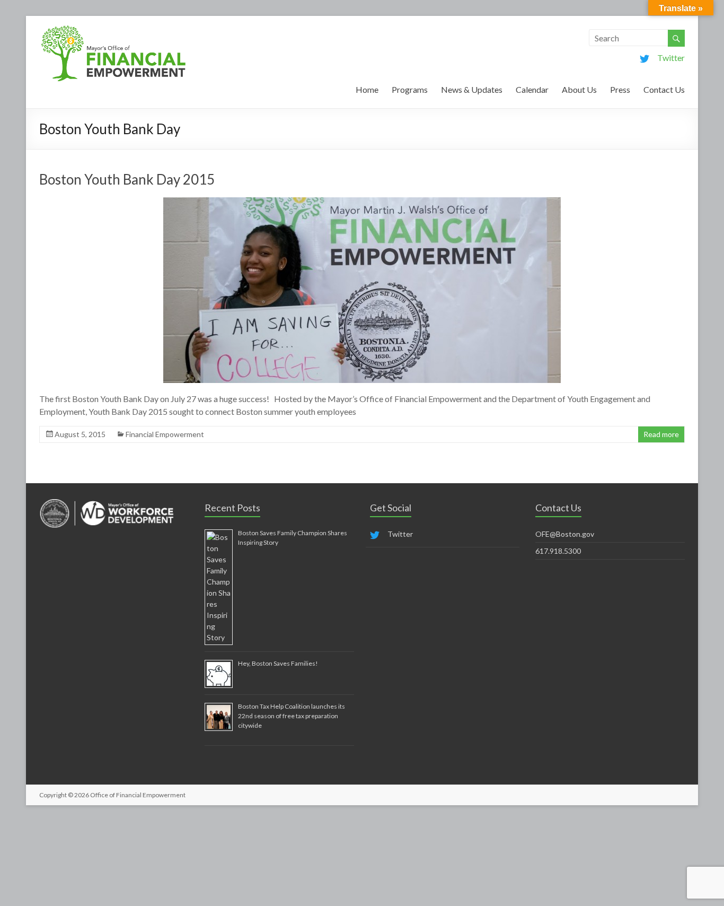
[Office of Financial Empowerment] (113, 29)
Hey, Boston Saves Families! (278, 663)
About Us (579, 89)
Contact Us (664, 89)
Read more (661, 434)
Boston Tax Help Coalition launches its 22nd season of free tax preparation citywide (291, 715)
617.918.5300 (558, 550)
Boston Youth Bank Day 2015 (127, 179)
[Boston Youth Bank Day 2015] (362, 202)
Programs (410, 89)
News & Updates (471, 89)
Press (620, 89)
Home (367, 89)
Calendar (532, 89)
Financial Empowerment (165, 434)
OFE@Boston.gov (564, 533)
